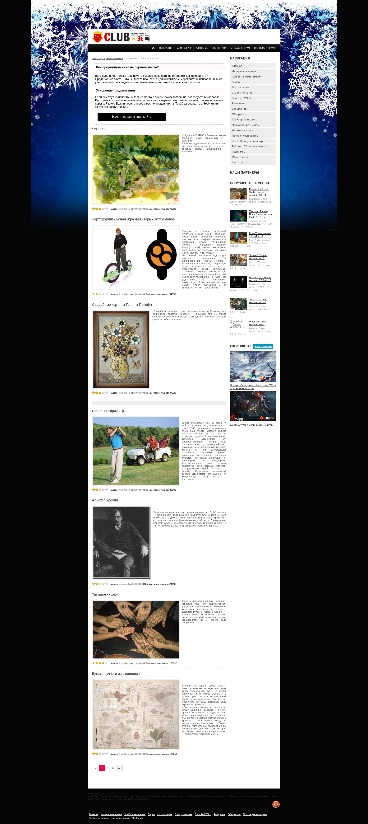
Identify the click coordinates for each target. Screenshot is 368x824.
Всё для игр (219, 48)
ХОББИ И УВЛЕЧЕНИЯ (246, 76)
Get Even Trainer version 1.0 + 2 (258, 323)
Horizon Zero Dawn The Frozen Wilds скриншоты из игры (253, 387)
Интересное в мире (244, 71)
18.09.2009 (138, 754)
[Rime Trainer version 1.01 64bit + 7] (238, 242)
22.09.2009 (137, 584)
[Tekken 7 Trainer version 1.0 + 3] (238, 265)
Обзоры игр (166, 48)
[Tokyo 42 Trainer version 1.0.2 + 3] (238, 309)
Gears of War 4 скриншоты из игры (251, 424)
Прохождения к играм (245, 124)
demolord (124, 584)
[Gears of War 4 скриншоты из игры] (253, 420)
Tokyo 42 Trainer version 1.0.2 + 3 (258, 301)
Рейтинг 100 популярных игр (250, 146)
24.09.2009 (138, 490)
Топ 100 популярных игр (247, 141)
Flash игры (238, 151)
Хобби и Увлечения (134, 814)
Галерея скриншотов (245, 135)
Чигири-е (99, 129)
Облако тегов (240, 157)
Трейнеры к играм (264, 48)
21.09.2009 (138, 663)
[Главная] (121, 42)
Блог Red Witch (241, 98)
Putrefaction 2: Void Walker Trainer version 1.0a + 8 (259, 192)
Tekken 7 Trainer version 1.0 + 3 (258, 257)
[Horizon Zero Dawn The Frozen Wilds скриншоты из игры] (253, 381)
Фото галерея (240, 87)
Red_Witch (124, 209)
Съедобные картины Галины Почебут (122, 305)
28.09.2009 (138, 294)
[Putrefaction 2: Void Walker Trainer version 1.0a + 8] (238, 198)
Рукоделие (202, 48)
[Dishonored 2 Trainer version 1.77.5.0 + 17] (238, 287)
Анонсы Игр (184, 48)
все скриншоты (263, 346)
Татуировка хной (105, 594)
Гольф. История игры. (109, 411)
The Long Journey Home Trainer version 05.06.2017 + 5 (260, 214)
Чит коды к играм (240, 48)
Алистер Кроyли (105, 500)
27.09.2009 (138, 393)
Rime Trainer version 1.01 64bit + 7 (260, 235)
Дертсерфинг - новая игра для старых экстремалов (133, 219)
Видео (236, 81)
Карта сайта (239, 162)
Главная (237, 65)
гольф (203, 476)
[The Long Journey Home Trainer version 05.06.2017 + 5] (238, 220)
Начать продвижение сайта (131, 116)
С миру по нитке (242, 92)
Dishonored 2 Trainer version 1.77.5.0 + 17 (260, 279)
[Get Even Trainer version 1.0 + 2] (238, 327)
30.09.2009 (138, 209)
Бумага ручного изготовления (116, 674)
